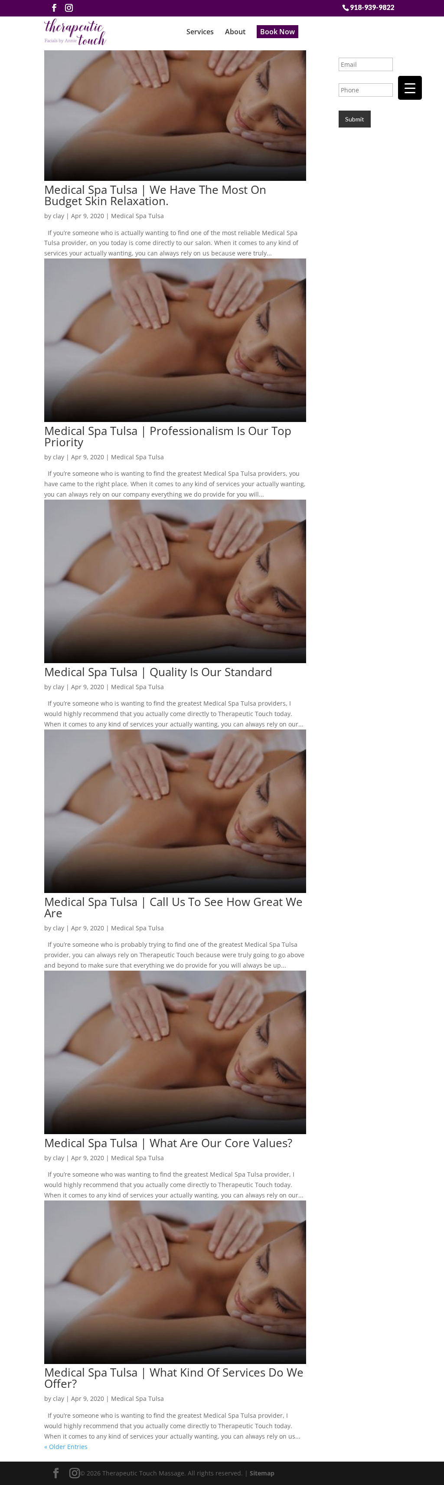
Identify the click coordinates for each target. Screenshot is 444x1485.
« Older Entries (66, 1446)
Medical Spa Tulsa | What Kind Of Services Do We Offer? (174, 1377)
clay (58, 216)
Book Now (277, 31)
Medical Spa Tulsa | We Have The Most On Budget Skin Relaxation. (155, 195)
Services (200, 32)
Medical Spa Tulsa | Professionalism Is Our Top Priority (167, 436)
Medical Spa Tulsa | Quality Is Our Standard (158, 672)
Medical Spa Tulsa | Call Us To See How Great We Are (173, 907)
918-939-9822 (372, 6)
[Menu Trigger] (410, 88)
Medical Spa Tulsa (137, 216)
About (235, 32)
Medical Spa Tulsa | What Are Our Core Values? (168, 1143)
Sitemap (262, 1473)
